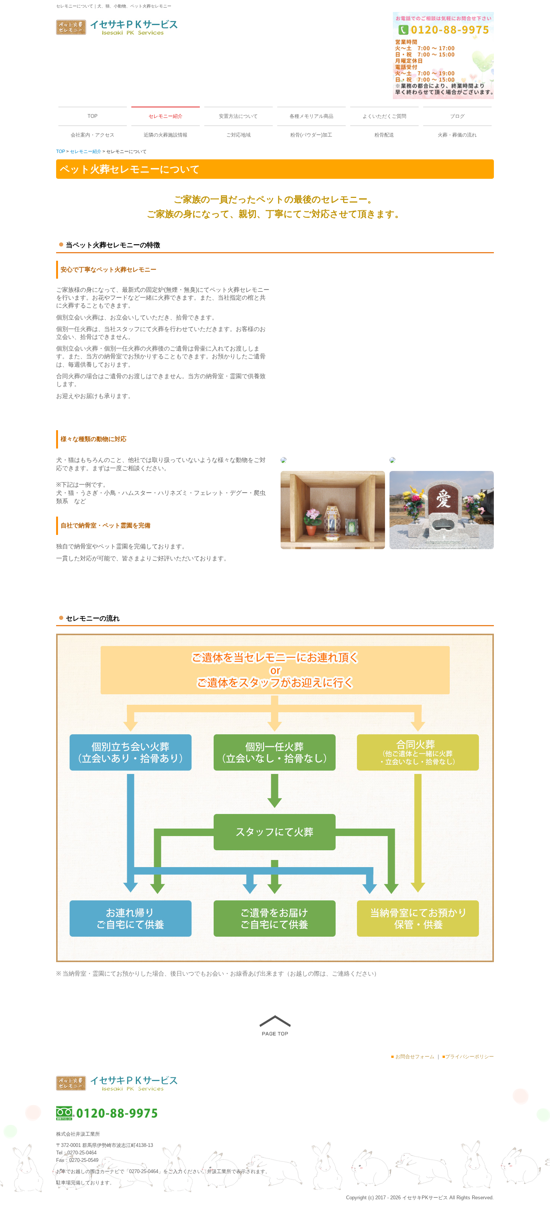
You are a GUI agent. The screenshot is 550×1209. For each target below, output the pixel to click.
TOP (93, 116)
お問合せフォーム (414, 1056)
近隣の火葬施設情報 (165, 135)
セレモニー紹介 (166, 116)
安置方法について (238, 116)
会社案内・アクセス (92, 135)
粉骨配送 (384, 135)
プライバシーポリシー (469, 1056)
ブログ (457, 116)
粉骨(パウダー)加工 (311, 135)
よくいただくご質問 (384, 116)
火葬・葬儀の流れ (457, 135)
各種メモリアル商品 (311, 116)
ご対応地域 (238, 135)
